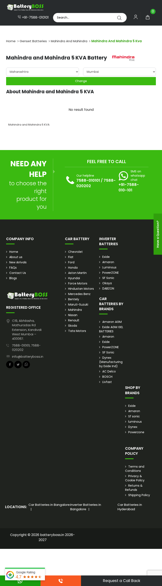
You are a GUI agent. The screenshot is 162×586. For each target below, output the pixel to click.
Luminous (109, 267)
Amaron (108, 262)
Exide (106, 257)
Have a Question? (158, 234)
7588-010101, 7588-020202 (26, 347)
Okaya (107, 283)
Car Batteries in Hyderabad (129, 506)
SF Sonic (108, 278)
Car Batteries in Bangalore (49, 504)
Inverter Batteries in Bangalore (85, 506)
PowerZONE (110, 273)
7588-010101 (88, 180)
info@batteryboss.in (27, 356)
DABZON (108, 288)
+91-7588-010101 (35, 17)
